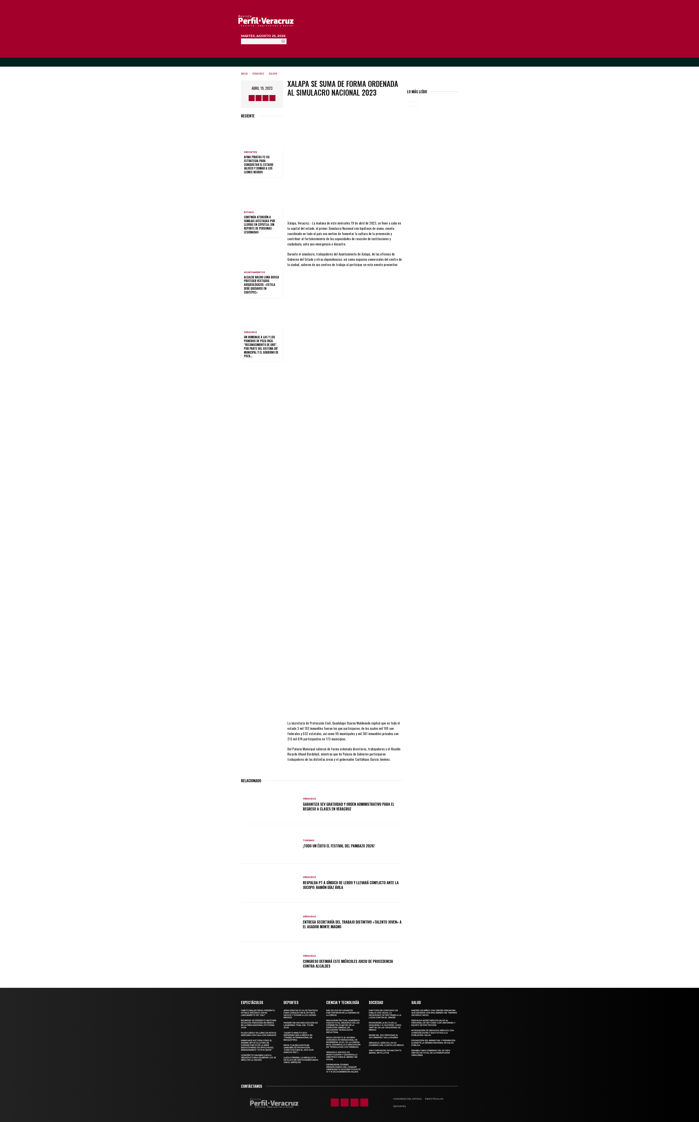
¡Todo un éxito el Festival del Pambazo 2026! (339, 846)
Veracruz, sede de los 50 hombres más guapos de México (386, 1044)
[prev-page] (409, 104)
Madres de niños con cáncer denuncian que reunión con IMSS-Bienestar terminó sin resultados (434, 1012)
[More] (375, 209)
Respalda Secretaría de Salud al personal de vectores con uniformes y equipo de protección (433, 1022)
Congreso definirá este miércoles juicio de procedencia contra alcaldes (348, 963)
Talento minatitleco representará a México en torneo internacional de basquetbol (298, 1036)
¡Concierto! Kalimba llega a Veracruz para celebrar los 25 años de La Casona (258, 1057)
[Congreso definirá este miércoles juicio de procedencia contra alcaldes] (270, 961)
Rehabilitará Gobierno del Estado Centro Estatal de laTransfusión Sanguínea (430, 1052)
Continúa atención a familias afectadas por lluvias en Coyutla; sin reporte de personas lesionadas (259, 224)
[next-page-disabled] (415, 104)
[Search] (283, 41)
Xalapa (273, 73)
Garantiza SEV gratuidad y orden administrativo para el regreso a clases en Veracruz (348, 806)
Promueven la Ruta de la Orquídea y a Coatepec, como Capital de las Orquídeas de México (385, 1026)
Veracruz (258, 73)
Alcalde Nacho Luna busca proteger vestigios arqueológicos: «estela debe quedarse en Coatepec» (261, 284)
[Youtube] (272, 98)
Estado (249, 212)
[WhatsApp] (364, 209)
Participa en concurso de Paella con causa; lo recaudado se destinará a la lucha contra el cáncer (385, 1014)
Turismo (308, 840)
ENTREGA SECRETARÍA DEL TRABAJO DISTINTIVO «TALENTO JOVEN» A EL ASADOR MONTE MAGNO (352, 924)
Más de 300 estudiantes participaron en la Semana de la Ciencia (342, 1012)
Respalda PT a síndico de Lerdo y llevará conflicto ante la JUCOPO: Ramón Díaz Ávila (351, 885)
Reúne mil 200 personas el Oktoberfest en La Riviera (383, 1036)
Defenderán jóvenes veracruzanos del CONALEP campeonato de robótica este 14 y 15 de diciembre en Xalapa (343, 1068)
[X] (265, 98)
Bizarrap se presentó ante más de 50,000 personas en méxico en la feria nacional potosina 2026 (258, 1024)
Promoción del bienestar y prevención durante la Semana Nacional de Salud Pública (433, 1042)
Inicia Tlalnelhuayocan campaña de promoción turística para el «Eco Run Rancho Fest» (298, 1049)
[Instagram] (259, 98)
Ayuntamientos (254, 272)
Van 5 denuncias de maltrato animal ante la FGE (385, 1051)
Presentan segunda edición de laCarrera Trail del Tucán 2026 (301, 1025)
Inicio (244, 73)
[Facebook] (252, 98)
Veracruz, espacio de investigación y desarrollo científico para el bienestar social (342, 1056)
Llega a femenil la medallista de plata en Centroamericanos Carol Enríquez (301, 1060)
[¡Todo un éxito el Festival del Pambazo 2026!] (270, 843)
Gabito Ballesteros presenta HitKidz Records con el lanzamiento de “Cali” (258, 1012)
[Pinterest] (353, 209)
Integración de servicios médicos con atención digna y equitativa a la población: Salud (432, 1032)
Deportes (250, 152)
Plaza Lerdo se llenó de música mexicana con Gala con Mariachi (258, 1034)
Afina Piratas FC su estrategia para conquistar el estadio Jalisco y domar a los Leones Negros (258, 164)
